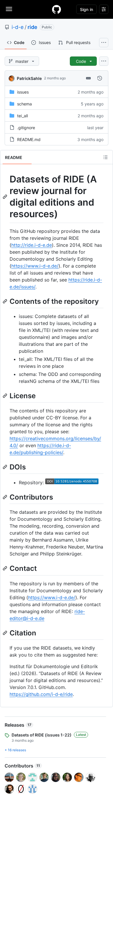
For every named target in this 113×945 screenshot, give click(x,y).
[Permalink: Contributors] (5, 497)
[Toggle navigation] (9, 9)
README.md (29, 139)
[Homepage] (56, 9)
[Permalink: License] (5, 396)
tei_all (22, 115)
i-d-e (17, 27)
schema (24, 103)
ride (32, 27)
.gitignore (26, 127)
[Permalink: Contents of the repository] (5, 301)
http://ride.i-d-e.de (31, 245)
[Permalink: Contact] (5, 568)
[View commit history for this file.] (100, 78)
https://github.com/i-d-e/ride (41, 694)
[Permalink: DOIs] (5, 467)
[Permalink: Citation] (5, 633)
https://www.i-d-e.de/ (35, 266)
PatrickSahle (29, 78)
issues (23, 91)
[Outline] (105, 157)
